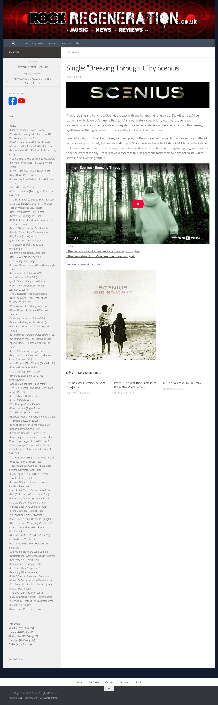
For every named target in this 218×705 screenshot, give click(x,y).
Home (24, 43)
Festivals (66, 43)
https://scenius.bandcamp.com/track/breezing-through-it (103, 251)
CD (68, 52)
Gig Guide (37, 43)
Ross (75, 52)
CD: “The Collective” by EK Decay (181, 383)
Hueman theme (49, 698)
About (79, 43)
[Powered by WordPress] (21, 698)
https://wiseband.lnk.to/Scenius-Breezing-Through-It (100, 256)
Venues (52, 43)
